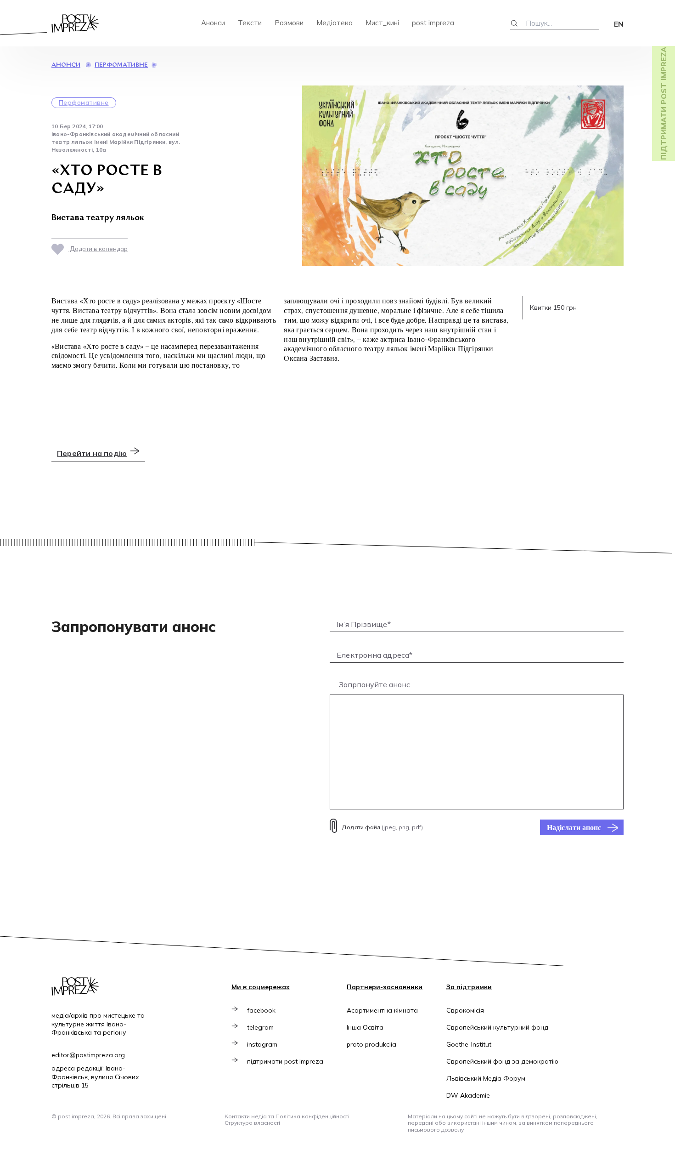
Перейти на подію (92, 453)
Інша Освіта (365, 1027)
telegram (260, 1027)
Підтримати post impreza (663, 103)
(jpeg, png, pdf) (382, 827)
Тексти (250, 22)
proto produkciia (371, 1044)
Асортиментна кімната (382, 1010)
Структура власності (252, 1122)
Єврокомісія (465, 1010)
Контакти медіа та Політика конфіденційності (287, 1116)
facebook (261, 1010)
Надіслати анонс (574, 827)
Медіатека (334, 22)
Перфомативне (121, 65)
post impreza (433, 22)
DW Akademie (468, 1095)
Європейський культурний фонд (497, 1027)
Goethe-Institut (468, 1044)
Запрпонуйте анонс (374, 684)
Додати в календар (98, 248)
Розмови (289, 22)
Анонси (213, 22)
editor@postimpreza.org (88, 1055)
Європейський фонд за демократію (502, 1061)
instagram (262, 1044)
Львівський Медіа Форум (485, 1078)
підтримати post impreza (285, 1061)
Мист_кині (382, 22)
